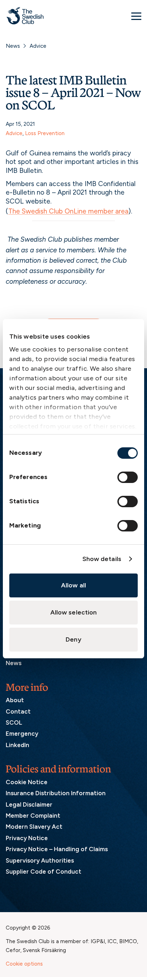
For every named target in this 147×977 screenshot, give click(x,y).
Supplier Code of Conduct (43, 871)
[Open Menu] (136, 16)
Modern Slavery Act (34, 826)
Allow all (73, 585)
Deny (73, 639)
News (13, 46)
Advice (38, 46)
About (15, 700)
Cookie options (24, 964)
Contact (18, 711)
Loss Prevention (45, 133)
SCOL (14, 722)
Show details (101, 559)
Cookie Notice (26, 782)
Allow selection (73, 612)
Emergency (22, 733)
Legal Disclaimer (29, 804)
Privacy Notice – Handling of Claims (57, 849)
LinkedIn (17, 745)
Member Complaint (33, 815)
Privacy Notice (27, 838)
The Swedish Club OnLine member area (68, 211)
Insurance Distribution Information (56, 793)
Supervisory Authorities (40, 860)
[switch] (127, 477)
